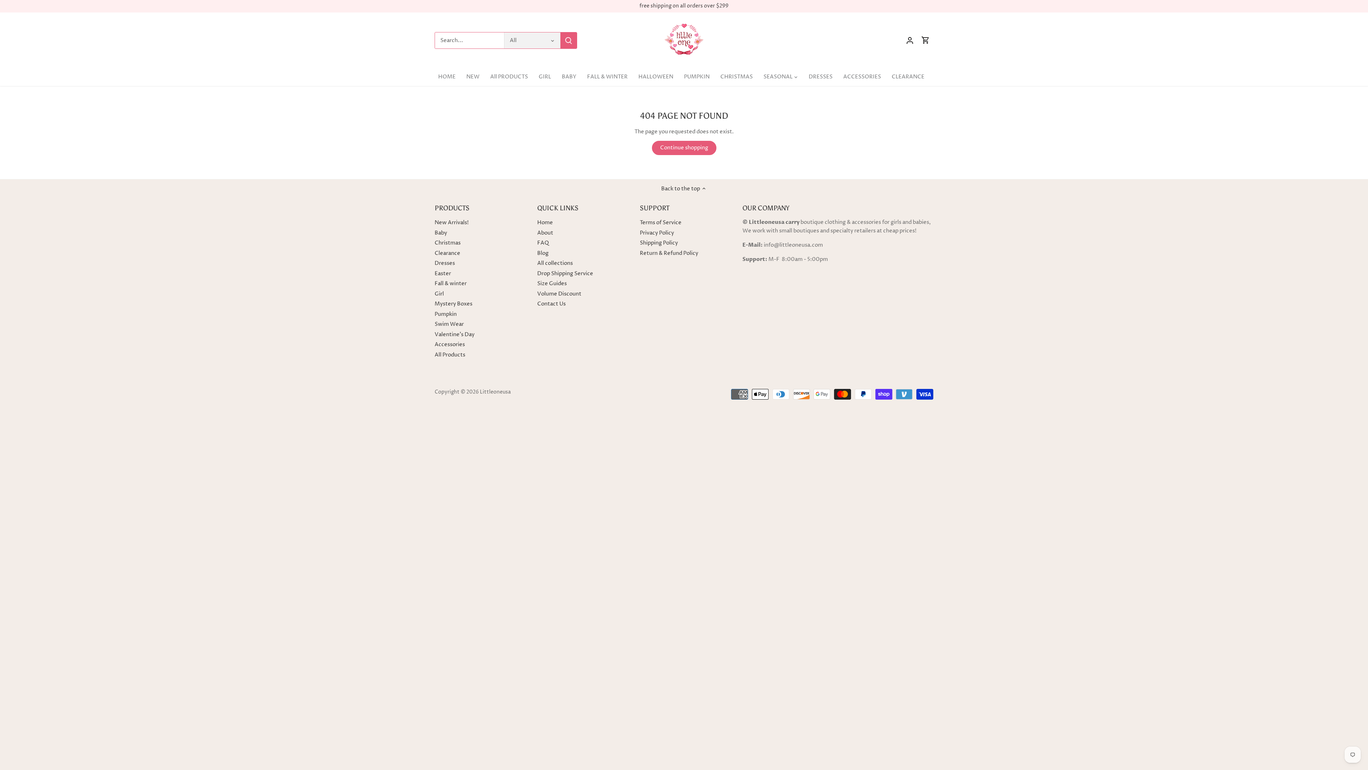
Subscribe (1318, 713)
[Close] (1344, 653)
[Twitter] (1255, 735)
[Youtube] (1276, 735)
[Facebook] (1266, 735)
